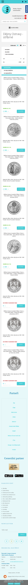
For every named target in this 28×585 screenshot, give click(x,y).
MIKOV (14, 421)
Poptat (21, 305)
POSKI (14, 449)
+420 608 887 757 (19, 18)
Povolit (11, 583)
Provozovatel (6, 511)
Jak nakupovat (6, 503)
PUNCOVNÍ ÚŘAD (14, 426)
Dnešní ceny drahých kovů (9, 494)
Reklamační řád (6, 501)
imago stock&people (14, 445)
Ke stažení (5, 507)
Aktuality (5, 488)
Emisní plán (5, 505)
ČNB (14, 407)
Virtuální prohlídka (7, 515)
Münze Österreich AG (14, 435)
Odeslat (22, 534)
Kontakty (5, 509)
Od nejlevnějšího (8, 70)
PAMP (14, 431)
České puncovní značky (8, 492)
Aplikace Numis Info (7, 513)
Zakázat (17, 583)
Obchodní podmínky (7, 496)
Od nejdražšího (8, 73)
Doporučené (7, 67)
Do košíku (21, 111)
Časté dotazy (6, 490)
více (22, 581)
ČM (14, 403)
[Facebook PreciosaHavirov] (6, 541)
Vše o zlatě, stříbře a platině (9, 498)
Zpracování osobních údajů (9, 517)
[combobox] (24, 45)
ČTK (14, 440)
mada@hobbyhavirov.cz (18, 16)
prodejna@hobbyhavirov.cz (16, 561)
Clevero (10, 576)
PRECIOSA (14, 412)
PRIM (14, 417)
